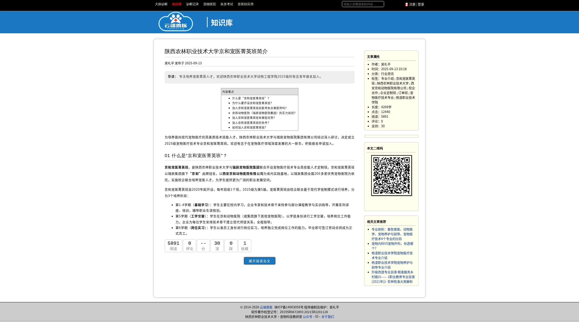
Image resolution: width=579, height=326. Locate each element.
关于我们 (327, 316)
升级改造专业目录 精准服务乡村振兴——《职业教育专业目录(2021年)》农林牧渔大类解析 (393, 277)
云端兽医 (266, 307)
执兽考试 (227, 4)
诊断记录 (192, 4)
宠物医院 (209, 4)
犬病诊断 (161, 4)
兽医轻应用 (246, 4)
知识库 (177, 4)
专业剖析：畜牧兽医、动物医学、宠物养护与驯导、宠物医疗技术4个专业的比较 (392, 234)
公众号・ (309, 316)
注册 (412, 4)
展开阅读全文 (260, 261)
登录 (421, 4)
